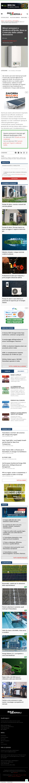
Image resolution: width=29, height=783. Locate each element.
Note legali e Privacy (17, 775)
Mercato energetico (5, 740)
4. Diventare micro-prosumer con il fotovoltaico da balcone (13, 547)
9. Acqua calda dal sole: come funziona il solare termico (12, 520)
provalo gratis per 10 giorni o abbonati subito (12, 143)
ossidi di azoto (4, 158)
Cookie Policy (9, 782)
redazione (15, 772)
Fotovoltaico (5, 17)
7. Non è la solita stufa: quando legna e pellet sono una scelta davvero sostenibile (14, 532)
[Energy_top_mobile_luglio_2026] (14, 5)
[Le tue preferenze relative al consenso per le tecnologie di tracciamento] (26, 780)
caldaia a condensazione (13, 157)
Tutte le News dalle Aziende (17, 366)
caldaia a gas (22, 157)
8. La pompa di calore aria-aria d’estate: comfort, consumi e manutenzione (12, 526)
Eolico (2, 742)
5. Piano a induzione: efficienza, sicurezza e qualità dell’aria (12, 543)
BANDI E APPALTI (16, 375)
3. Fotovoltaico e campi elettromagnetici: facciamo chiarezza (14, 552)
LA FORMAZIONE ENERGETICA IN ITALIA (17, 387)
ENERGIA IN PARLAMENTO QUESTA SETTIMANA (19, 413)
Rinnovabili (24, 17)
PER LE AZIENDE (6, 747)
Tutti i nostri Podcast (20, 558)
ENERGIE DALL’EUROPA (18, 400)
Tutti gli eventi (21, 480)
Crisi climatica (8, 20)
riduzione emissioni (21, 158)
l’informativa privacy (19, 174)
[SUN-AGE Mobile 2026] (14, 100)
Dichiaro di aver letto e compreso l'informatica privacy (15, 172)
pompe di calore (12, 158)
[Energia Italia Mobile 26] (14, 316)
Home (2, 20)
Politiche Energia (15, 17)
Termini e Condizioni (16, 776)
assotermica (4, 157)
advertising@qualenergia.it (10, 751)
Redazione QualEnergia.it (9, 41)
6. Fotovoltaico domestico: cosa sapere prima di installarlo (12, 538)
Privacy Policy (3, 782)
